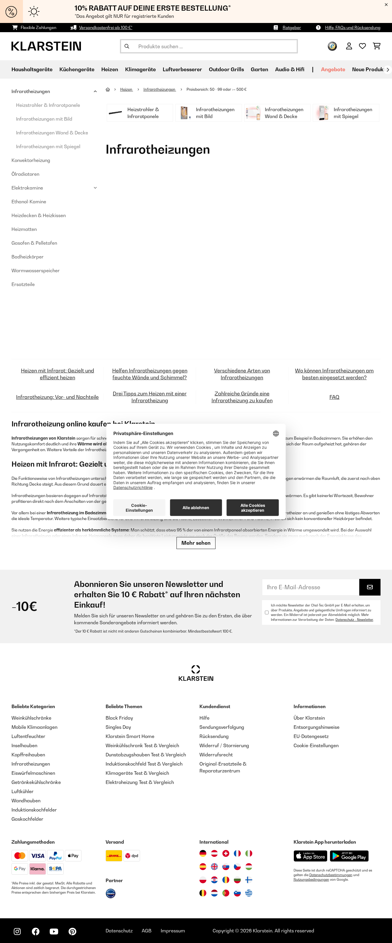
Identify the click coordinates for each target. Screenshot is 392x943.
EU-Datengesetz (311, 736)
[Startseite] (113, 89)
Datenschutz (119, 931)
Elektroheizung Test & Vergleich (140, 782)
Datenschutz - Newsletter (354, 620)
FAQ (334, 397)
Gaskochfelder (27, 819)
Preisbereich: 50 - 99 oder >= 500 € (217, 89)
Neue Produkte (370, 69)
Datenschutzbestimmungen (330, 875)
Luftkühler (22, 791)
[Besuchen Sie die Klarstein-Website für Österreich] (214, 853)
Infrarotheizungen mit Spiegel (48, 146)
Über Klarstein (309, 718)
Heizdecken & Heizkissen (38, 215)
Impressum (173, 931)
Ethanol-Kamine (28, 201)
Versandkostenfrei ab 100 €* (105, 27)
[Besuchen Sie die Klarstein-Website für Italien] (248, 853)
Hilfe (204, 718)
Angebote (333, 69)
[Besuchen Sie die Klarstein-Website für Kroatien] (214, 879)
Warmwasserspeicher (35, 270)
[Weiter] (387, 69)
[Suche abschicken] (127, 46)
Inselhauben (24, 745)
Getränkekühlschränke (36, 782)
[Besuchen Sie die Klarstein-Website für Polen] (202, 879)
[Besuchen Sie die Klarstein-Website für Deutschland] (202, 853)
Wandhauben (25, 800)
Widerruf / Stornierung (224, 745)
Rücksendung (214, 736)
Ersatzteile (23, 284)
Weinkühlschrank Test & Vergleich (142, 745)
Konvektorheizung (30, 160)
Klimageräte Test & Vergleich (137, 773)
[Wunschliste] (362, 46)
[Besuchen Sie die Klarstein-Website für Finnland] (248, 879)
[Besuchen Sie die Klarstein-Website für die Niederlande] (214, 893)
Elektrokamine (27, 188)
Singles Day (118, 727)
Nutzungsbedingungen (311, 880)
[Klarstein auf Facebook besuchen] (35, 931)
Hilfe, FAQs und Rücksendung (353, 27)
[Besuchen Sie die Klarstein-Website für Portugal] (225, 893)
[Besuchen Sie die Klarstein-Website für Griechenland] (248, 893)
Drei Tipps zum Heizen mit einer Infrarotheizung (150, 397)
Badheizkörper (27, 257)
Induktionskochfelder (34, 810)
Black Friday (119, 718)
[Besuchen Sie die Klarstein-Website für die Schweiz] (225, 853)
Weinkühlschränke (31, 718)
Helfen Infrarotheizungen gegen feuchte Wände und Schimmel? (149, 374)
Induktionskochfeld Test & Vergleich (144, 764)
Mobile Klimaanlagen (34, 727)
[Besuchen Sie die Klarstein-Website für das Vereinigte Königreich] (214, 866)
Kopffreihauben (28, 755)
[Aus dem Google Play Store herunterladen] (349, 856)
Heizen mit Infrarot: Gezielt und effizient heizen (57, 374)
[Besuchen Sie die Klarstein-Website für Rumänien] (225, 879)
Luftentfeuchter (28, 736)
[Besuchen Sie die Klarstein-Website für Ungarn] (248, 866)
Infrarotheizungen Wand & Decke (52, 133)
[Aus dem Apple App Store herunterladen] (310, 856)
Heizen (126, 89)
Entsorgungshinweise (316, 727)
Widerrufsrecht (216, 755)
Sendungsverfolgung (221, 727)
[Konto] (349, 46)
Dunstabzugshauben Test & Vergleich (146, 755)
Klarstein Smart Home (130, 736)
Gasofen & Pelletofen (34, 243)
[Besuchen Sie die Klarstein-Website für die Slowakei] (225, 866)
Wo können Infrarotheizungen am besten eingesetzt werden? (334, 374)
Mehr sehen (196, 543)
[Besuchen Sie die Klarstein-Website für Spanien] (202, 866)
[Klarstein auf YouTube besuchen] (54, 931)
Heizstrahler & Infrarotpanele (48, 105)
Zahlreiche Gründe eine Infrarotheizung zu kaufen (242, 397)
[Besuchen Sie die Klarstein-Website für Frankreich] (237, 853)
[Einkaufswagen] (377, 46)
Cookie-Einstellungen (316, 745)
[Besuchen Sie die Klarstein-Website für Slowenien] (237, 893)
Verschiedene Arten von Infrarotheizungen (242, 374)
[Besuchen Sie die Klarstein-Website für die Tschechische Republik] (237, 866)
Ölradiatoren (25, 174)
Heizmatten (24, 229)
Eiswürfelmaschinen (33, 773)
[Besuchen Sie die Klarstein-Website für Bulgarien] (237, 879)
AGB (147, 931)
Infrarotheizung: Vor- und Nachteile (57, 397)
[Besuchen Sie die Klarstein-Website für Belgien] (202, 893)
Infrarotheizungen (30, 91)
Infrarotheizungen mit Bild (44, 119)
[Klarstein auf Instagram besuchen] (17, 931)
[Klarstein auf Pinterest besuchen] (72, 931)
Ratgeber (292, 27)
